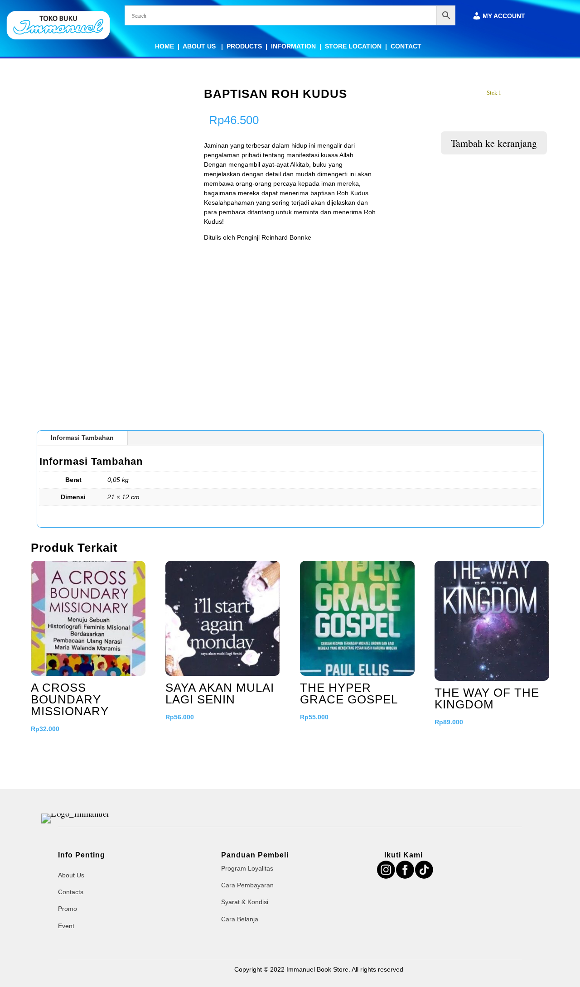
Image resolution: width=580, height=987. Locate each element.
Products (244, 46)
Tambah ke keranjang (494, 142)
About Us (200, 46)
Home (164, 46)
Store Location (353, 46)
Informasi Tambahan (82, 437)
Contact (406, 46)
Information (293, 46)
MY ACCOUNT (504, 16)
